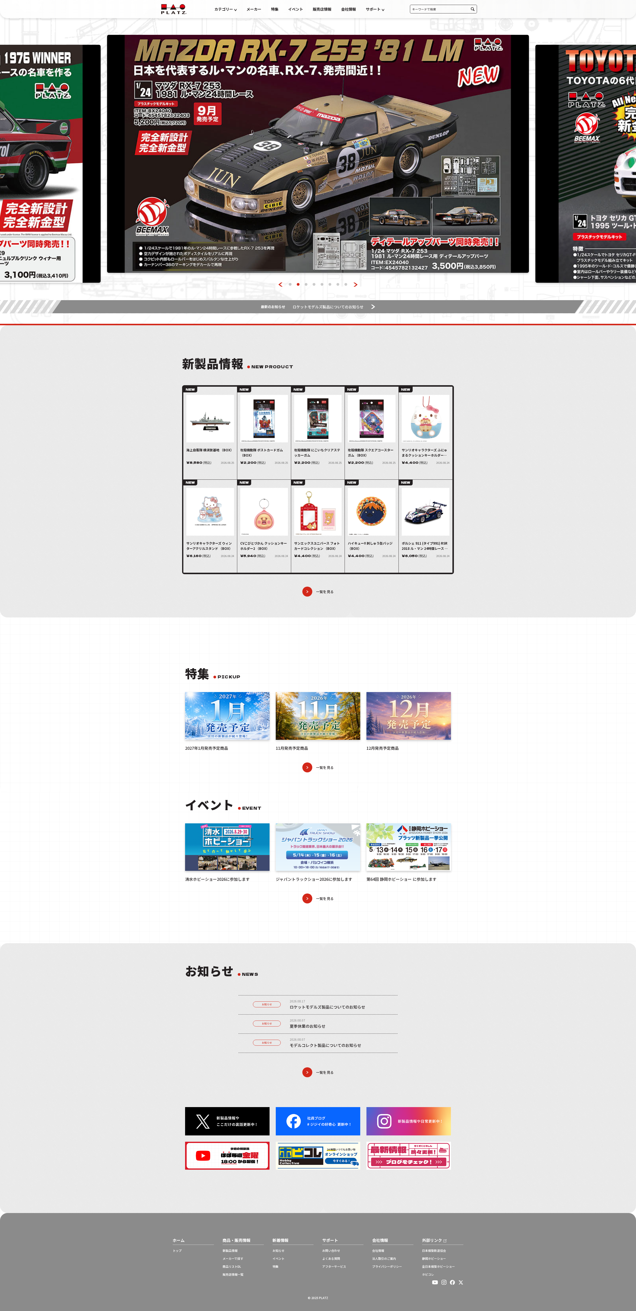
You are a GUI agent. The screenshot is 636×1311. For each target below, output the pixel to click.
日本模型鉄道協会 (434, 1250)
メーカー (253, 9)
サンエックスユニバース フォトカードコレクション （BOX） (317, 546)
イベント (295, 9)
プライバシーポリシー (387, 1266)
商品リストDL (232, 1266)
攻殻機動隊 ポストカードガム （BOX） (261, 453)
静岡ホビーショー (434, 1258)
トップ (177, 1250)
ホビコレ (428, 1274)
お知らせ (267, 1004)
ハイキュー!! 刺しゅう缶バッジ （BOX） (370, 546)
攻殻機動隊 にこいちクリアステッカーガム (317, 453)
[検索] (472, 9)
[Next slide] (356, 284)
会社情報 (348, 9)
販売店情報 (322, 9)
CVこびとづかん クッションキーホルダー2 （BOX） (263, 546)
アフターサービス (334, 1266)
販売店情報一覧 (233, 1274)
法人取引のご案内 (384, 1258)
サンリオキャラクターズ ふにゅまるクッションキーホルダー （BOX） (424, 453)
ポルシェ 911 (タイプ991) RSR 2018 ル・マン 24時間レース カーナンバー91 (425, 546)
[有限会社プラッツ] (174, 8)
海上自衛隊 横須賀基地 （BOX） (210, 450)
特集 (274, 9)
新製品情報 (230, 1250)
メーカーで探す (233, 1258)
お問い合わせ (331, 1250)
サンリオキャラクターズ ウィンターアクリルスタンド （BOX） (209, 546)
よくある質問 (331, 1258)
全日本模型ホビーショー (438, 1266)
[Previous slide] (280, 284)
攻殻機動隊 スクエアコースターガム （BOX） (371, 453)
